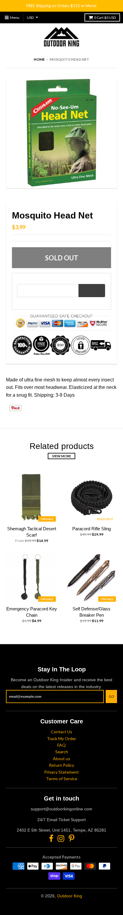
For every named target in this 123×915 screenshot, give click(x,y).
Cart (105, 17)
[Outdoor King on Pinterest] (71, 838)
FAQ (61, 745)
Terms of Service (61, 778)
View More (61, 456)
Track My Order (61, 738)
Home (39, 59)
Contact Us (61, 731)
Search (61, 751)
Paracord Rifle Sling (91, 528)
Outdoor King (69, 895)
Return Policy (61, 765)
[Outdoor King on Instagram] (61, 838)
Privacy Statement (61, 772)
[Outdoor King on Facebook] (51, 838)
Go (111, 696)
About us (61, 758)
